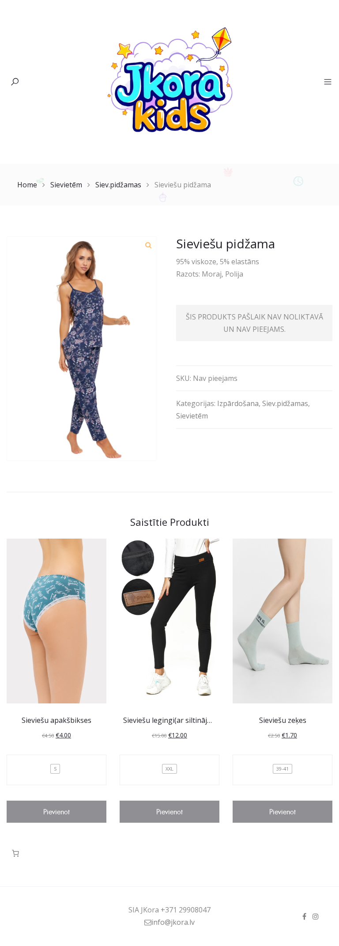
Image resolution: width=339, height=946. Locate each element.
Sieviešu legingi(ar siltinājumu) (173, 720)
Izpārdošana (238, 403)
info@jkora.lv (173, 922)
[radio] (55, 768)
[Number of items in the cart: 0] (15, 853)
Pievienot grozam (56, 815)
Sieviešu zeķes (282, 720)
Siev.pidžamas (118, 185)
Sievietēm (66, 185)
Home (27, 185)
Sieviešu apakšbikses (56, 720)
